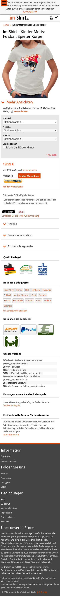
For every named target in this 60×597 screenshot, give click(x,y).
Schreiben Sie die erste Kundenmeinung (20, 215)
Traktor (47, 300)
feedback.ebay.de (11, 405)
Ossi (34, 295)
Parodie (42, 295)
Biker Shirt (9, 290)
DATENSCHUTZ (30, 12)
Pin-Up (7, 300)
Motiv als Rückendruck (20, 147)
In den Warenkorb (29, 176)
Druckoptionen (10, 143)
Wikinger (8, 305)
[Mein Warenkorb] (56, 19)
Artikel (7, 118)
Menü (4, 3)
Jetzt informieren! (11, 434)
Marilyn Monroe (21, 295)
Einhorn (36, 290)
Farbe (6, 135)
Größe (7, 127)
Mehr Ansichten (19, 102)
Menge (6, 175)
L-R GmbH (42, 592)
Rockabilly (18, 300)
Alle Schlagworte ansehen (15, 310)
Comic (19, 290)
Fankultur (46, 290)
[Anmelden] (51, 19)
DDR (27, 290)
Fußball (7, 295)
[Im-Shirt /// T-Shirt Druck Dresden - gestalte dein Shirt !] (19, 18)
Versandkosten (21, 111)
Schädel (29, 300)
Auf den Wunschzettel (13, 186)
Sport (38, 300)
